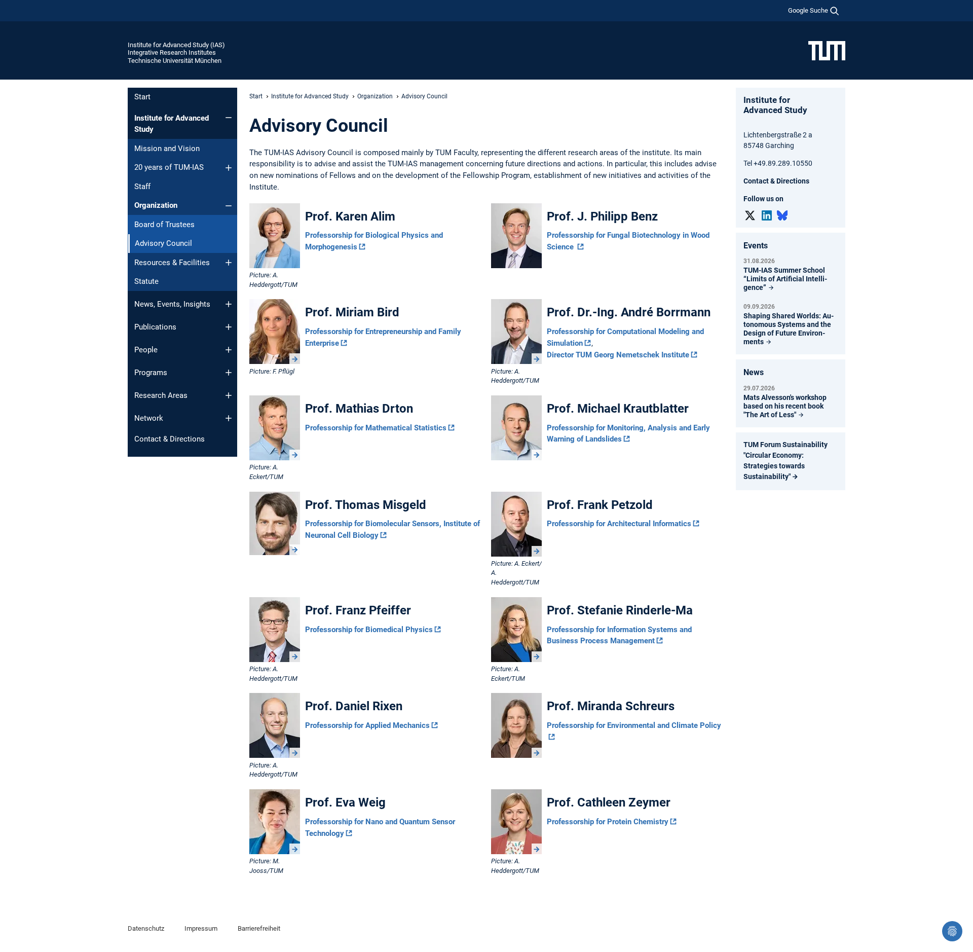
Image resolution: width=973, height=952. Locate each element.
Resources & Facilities (172, 262)
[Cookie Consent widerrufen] (952, 931)
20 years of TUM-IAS (169, 167)
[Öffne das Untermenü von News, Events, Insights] (228, 304)
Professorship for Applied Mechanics (367, 725)
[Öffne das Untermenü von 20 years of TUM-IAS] (228, 168)
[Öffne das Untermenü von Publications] (228, 327)
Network (148, 418)
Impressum (200, 928)
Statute (146, 281)
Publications (155, 327)
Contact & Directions (169, 439)
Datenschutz (146, 928)
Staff (142, 186)
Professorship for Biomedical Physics (369, 629)
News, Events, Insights (172, 304)
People (146, 349)
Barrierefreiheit (259, 928)
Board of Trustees (164, 224)
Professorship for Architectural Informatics (619, 523)
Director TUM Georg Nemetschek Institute (618, 354)
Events (755, 245)
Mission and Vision (167, 148)
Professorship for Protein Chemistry (607, 821)
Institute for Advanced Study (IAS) (176, 45)
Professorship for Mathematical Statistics (375, 427)
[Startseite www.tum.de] (826, 50)
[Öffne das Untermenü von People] (228, 350)
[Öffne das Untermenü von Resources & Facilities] (228, 263)
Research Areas (161, 395)
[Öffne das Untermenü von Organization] (228, 206)
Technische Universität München (174, 60)
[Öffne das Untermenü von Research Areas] (228, 395)
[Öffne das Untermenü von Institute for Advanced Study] (228, 118)
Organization (155, 205)
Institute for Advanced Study (171, 124)
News (753, 372)
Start (142, 96)
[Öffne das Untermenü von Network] (228, 418)
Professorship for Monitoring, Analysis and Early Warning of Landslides (628, 433)
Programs (150, 372)
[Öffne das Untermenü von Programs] (228, 373)
